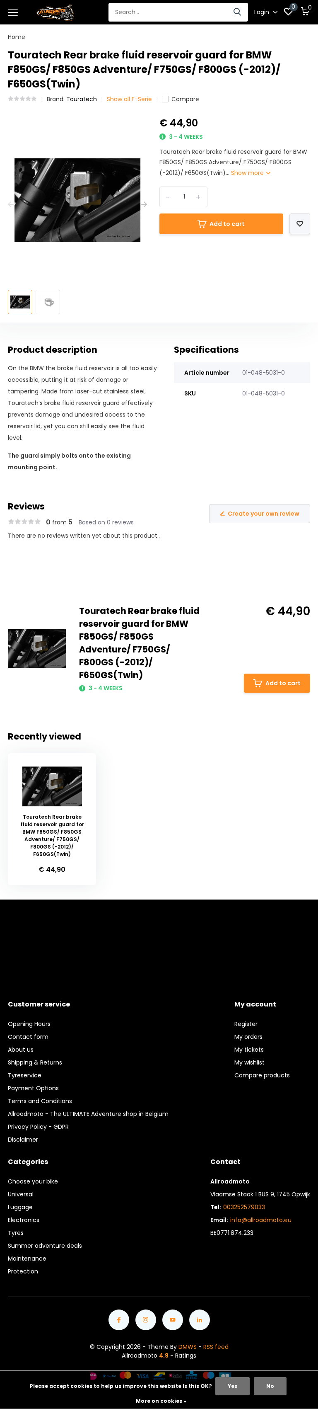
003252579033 (244, 1207)
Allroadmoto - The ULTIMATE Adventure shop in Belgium (88, 1114)
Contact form (28, 1037)
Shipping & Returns (35, 1062)
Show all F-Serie (129, 99)
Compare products (262, 1075)
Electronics (23, 1220)
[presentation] (11, 204)
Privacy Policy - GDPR (38, 1127)
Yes (232, 1386)
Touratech (81, 99)
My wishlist (249, 1062)
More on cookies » (161, 1400)
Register (246, 1024)
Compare (185, 99)
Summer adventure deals (45, 1246)
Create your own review (263, 513)
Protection (23, 1271)
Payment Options (33, 1088)
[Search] (237, 12)
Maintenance (27, 1258)
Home (16, 37)
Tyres (16, 1233)
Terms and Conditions (40, 1101)
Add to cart (227, 224)
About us (21, 1049)
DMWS (187, 1347)
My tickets (249, 1049)
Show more (248, 173)
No (270, 1386)
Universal (21, 1194)
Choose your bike (33, 1181)
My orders (248, 1037)
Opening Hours (29, 1024)
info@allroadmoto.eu (261, 1220)
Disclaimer (23, 1139)
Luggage (20, 1207)
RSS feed (216, 1347)
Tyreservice (24, 1075)
